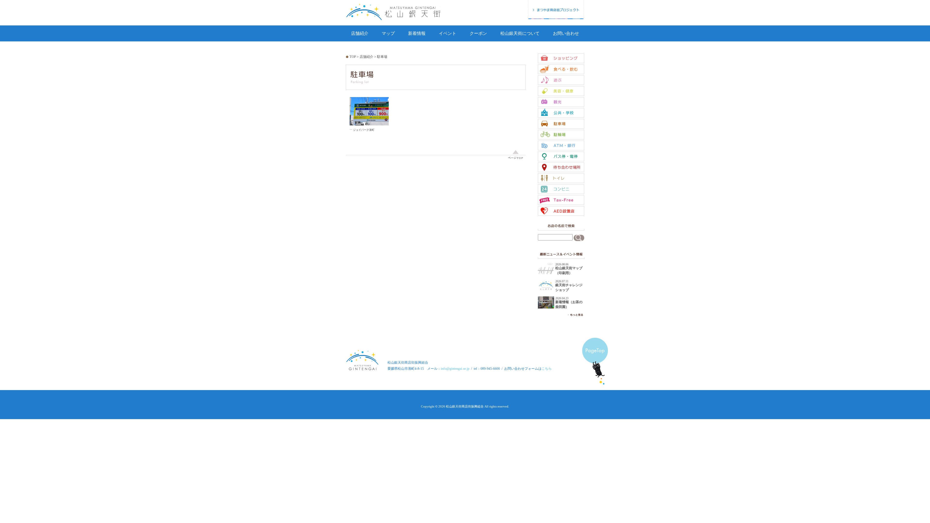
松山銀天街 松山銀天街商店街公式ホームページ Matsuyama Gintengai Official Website (393, 12)
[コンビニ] (561, 189)
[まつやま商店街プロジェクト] (556, 9)
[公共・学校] (561, 113)
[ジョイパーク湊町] (369, 111)
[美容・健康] (561, 91)
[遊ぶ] (561, 80)
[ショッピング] (561, 58)
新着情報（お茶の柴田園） (568, 304)
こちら (547, 368)
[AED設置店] (561, 211)
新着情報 (417, 33)
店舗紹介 (359, 33)
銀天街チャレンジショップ (568, 287)
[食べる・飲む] (561, 69)
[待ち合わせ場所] (561, 167)
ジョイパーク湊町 (363, 129)
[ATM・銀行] (561, 145)
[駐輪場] (561, 134)
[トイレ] (561, 178)
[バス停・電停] (561, 156)
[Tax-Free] (561, 200)
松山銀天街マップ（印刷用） (568, 270)
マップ (388, 33)
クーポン (478, 33)
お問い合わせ (566, 33)
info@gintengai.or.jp (455, 368)
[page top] (436, 154)
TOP (352, 57)
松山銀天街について (520, 33)
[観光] (561, 102)
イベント (447, 33)
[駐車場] (561, 124)
